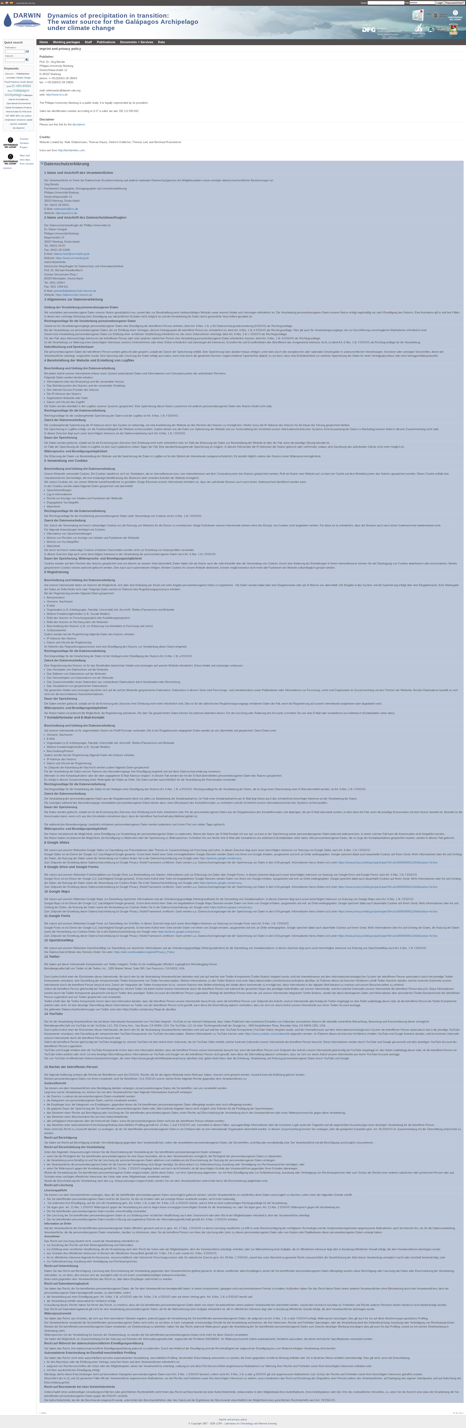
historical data (12, 111)
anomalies (10, 78)
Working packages (66, 42)
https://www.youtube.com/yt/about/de (267, 1033)
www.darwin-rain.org (25, 3)
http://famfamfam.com (71, 150)
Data (161, 42)
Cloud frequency (11, 82)
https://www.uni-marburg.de (72, 258)
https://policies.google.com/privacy (220, 858)
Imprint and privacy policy (233, 1419)
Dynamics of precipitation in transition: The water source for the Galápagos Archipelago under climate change (123, 21)
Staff (88, 42)
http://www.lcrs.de (57, 94)
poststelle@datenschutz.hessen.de (75, 290)
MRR (12, 116)
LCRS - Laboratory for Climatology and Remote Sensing (246, 1423)
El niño (17, 86)
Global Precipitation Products (18, 107)
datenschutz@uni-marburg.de (72, 253)
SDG (17, 116)
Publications (106, 42)
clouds (23, 82)
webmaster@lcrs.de (66, 208)
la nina (22, 111)
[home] (22, 20)
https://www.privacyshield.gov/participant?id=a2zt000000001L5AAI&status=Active (387, 862)
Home (44, 42)
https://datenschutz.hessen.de (74, 294)
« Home (43, 1413)
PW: (407, 2)
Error (10, 91)
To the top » (458, 1413)
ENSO (27, 86)
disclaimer (78, 124)
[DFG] (384, 21)
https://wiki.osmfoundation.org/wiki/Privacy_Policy (144, 952)
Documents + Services (136, 42)
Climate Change (23, 78)
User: (364, 2)
